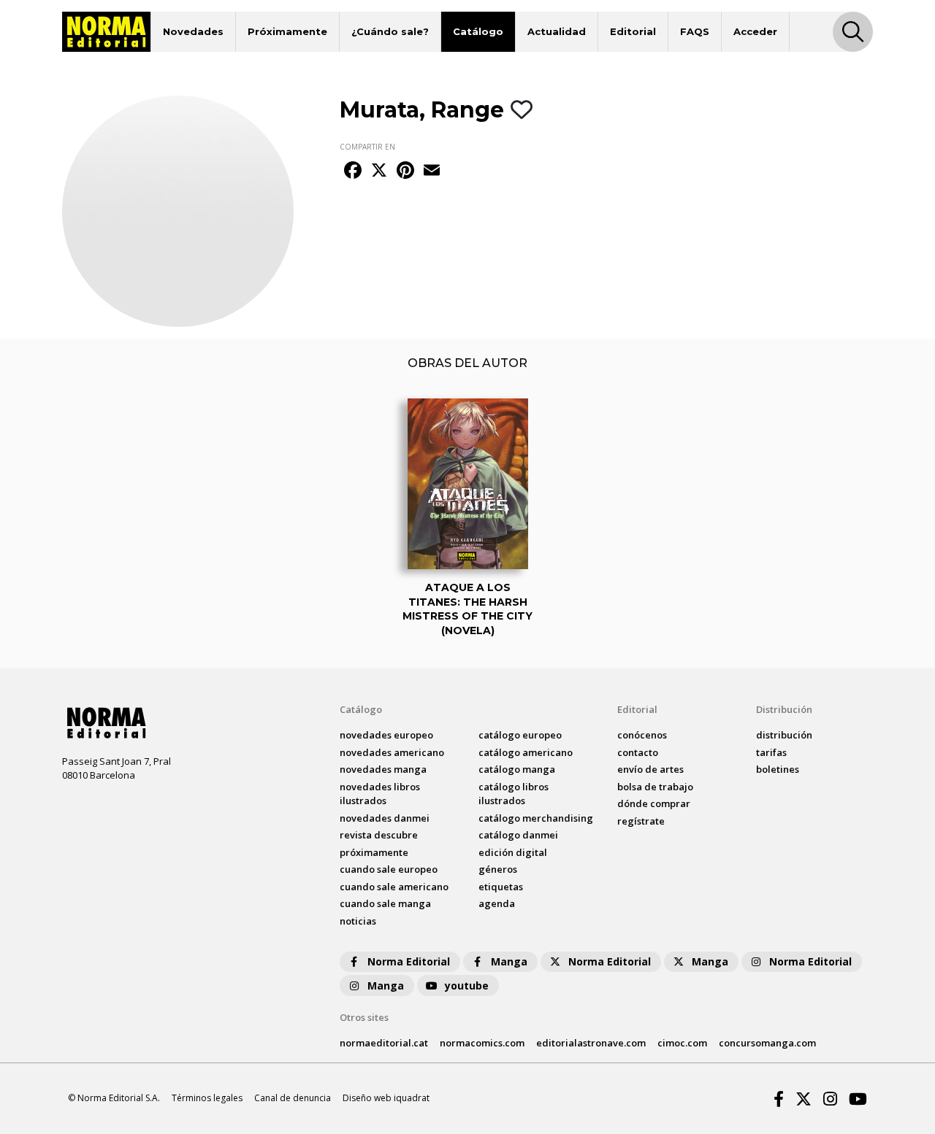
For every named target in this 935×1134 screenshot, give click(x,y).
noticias (358, 920)
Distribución (784, 709)
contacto (637, 752)
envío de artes (650, 769)
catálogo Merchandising (535, 818)
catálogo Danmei (518, 834)
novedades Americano (392, 752)
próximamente (374, 852)
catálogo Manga (516, 769)
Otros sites (364, 1017)
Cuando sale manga (385, 903)
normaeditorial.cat (384, 1042)
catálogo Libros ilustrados (513, 794)
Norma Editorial (408, 961)
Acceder (755, 31)
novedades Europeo (386, 734)
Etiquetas (500, 886)
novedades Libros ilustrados (380, 794)
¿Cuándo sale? (390, 31)
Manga (509, 961)
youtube (467, 985)
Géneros (497, 869)
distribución (784, 734)
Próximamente (287, 31)
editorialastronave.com (591, 1042)
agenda (496, 903)
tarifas (771, 752)
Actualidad (556, 31)
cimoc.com (682, 1042)
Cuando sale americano (394, 886)
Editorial (633, 31)
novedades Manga (383, 769)
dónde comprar (653, 803)
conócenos (642, 734)
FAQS (694, 31)
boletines (777, 769)
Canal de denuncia (292, 1098)
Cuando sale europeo (389, 869)
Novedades (193, 31)
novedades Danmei (385, 818)
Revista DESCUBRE (379, 834)
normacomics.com (482, 1042)
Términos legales (207, 1098)
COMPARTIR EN (367, 147)
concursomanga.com (767, 1042)
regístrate (641, 821)
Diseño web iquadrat (386, 1098)
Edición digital (512, 852)
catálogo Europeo (520, 734)
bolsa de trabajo (655, 786)
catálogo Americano (525, 752)
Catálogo (478, 31)
